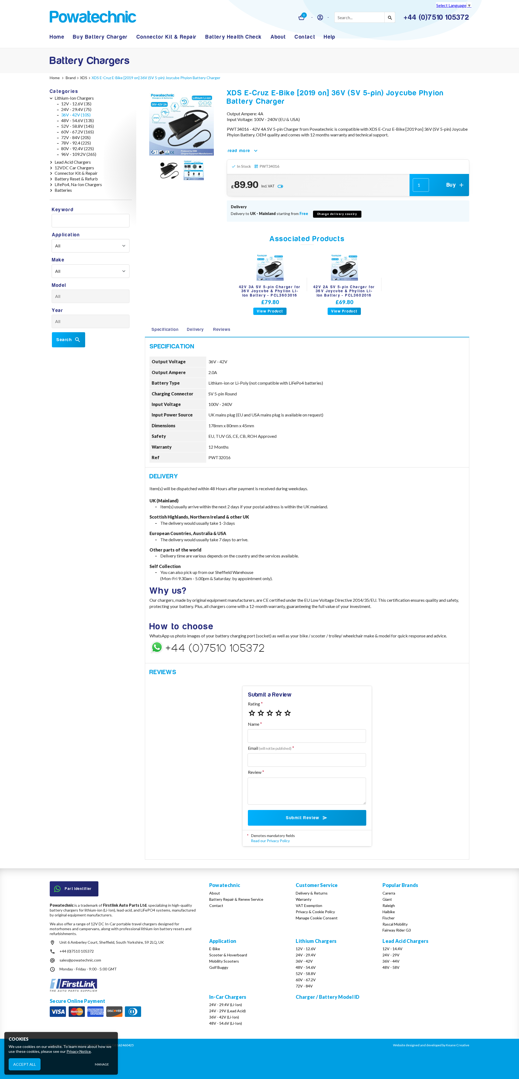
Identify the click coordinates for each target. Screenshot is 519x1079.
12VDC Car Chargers (74, 167)
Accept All (24, 1064)
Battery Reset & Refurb (76, 178)
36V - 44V (391, 961)
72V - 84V (304, 986)
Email (269, 748)
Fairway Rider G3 (396, 930)
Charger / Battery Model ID (327, 997)
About (278, 37)
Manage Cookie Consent (317, 918)
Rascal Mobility (395, 924)
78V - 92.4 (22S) (76, 142)
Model (59, 285)
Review (254, 772)
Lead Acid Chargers (73, 161)
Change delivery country (337, 214)
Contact (305, 37)
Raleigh (388, 905)
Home (57, 37)
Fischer (388, 918)
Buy (451, 185)
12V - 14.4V (392, 948)
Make (58, 260)
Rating (254, 703)
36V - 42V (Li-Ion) (224, 1017)
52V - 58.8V (306, 973)
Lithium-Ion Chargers (74, 97)
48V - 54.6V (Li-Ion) (225, 1023)
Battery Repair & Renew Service (236, 899)
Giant (387, 899)
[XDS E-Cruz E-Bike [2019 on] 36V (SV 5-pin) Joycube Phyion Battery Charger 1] (169, 170)
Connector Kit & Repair (167, 37)
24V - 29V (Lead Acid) (227, 1011)
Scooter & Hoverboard (228, 955)
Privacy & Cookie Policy (315, 911)
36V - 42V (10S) (76, 114)
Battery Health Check (233, 37)
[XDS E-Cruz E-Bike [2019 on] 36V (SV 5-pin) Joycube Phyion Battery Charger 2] (194, 170)
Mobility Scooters (224, 961)
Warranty (303, 899)
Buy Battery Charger (100, 37)
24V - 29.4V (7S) (76, 109)
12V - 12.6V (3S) (76, 103)
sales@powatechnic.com (80, 960)
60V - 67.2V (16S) (77, 131)
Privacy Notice (78, 1051)
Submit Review (303, 817)
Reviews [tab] (222, 329)
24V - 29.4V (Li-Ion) (225, 1004)
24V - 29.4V (306, 955)
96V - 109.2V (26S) (78, 154)
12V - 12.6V (306, 948)
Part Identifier (78, 889)
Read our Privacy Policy (270, 840)
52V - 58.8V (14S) (77, 126)
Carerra (388, 893)
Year (57, 310)
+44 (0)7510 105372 (76, 951)
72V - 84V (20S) (76, 137)
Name (253, 724)
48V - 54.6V (306, 967)
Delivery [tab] (195, 329)
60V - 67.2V (306, 979)
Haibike (388, 911)
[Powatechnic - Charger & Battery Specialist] (93, 17)
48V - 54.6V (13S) (77, 120)
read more (239, 150)
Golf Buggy (218, 967)
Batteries (63, 190)
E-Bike (214, 948)
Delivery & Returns (312, 893)
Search (64, 339)
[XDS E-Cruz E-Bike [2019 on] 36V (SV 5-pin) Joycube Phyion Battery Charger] (181, 123)
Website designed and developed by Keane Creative (431, 1045)
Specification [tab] (164, 329)
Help (329, 37)
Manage (102, 1064)
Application (66, 234)
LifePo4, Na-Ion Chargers (78, 184)
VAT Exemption (309, 905)
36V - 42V (304, 961)
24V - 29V (391, 955)
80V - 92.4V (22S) (77, 148)
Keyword (63, 209)
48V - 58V (391, 967)
